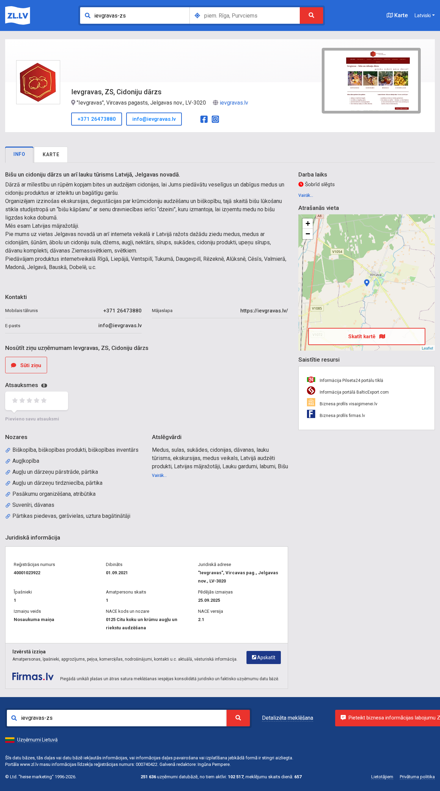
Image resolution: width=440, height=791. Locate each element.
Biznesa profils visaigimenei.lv (348, 404)
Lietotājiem (382, 776)
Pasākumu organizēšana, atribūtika (54, 494)
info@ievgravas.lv (154, 119)
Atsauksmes (25, 385)
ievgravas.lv (234, 102)
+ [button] (308, 223)
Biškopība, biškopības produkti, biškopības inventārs (75, 450)
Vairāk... (159, 475)
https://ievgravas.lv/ (264, 311)
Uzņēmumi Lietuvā (37, 739)
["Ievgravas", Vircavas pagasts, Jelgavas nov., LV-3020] (367, 283)
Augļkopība (25, 461)
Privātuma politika (417, 776)
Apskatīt (265, 657)
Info (19, 154)
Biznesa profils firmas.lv (342, 415)
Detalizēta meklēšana (287, 718)
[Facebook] (204, 118)
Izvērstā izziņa (29, 651)
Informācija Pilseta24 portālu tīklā (351, 380)
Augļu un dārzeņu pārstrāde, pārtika (55, 472)
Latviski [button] (423, 15)
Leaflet (427, 348)
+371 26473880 (96, 119)
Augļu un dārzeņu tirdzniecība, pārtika (57, 483)
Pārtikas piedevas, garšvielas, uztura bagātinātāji (71, 516)
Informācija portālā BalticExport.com (354, 392)
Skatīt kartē (362, 336)
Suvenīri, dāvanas (33, 505)
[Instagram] (215, 118)
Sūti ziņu (30, 365)
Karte (400, 15)
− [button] (308, 233)
